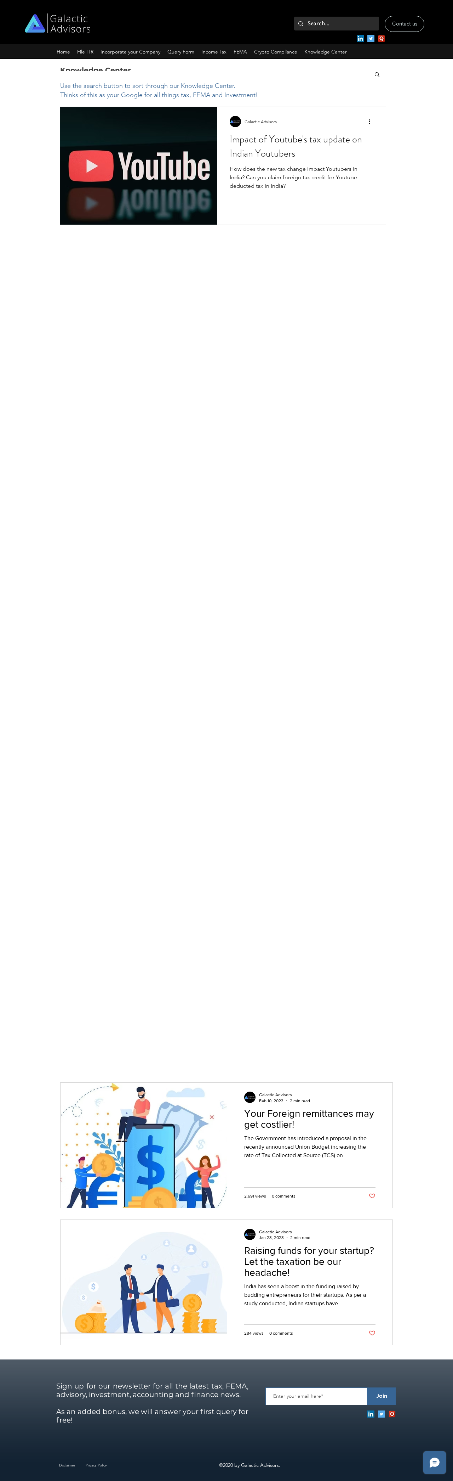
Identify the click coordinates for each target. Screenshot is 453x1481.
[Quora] (381, 38)
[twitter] (370, 38)
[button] (130, 52)
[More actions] (372, 121)
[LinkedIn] (360, 38)
